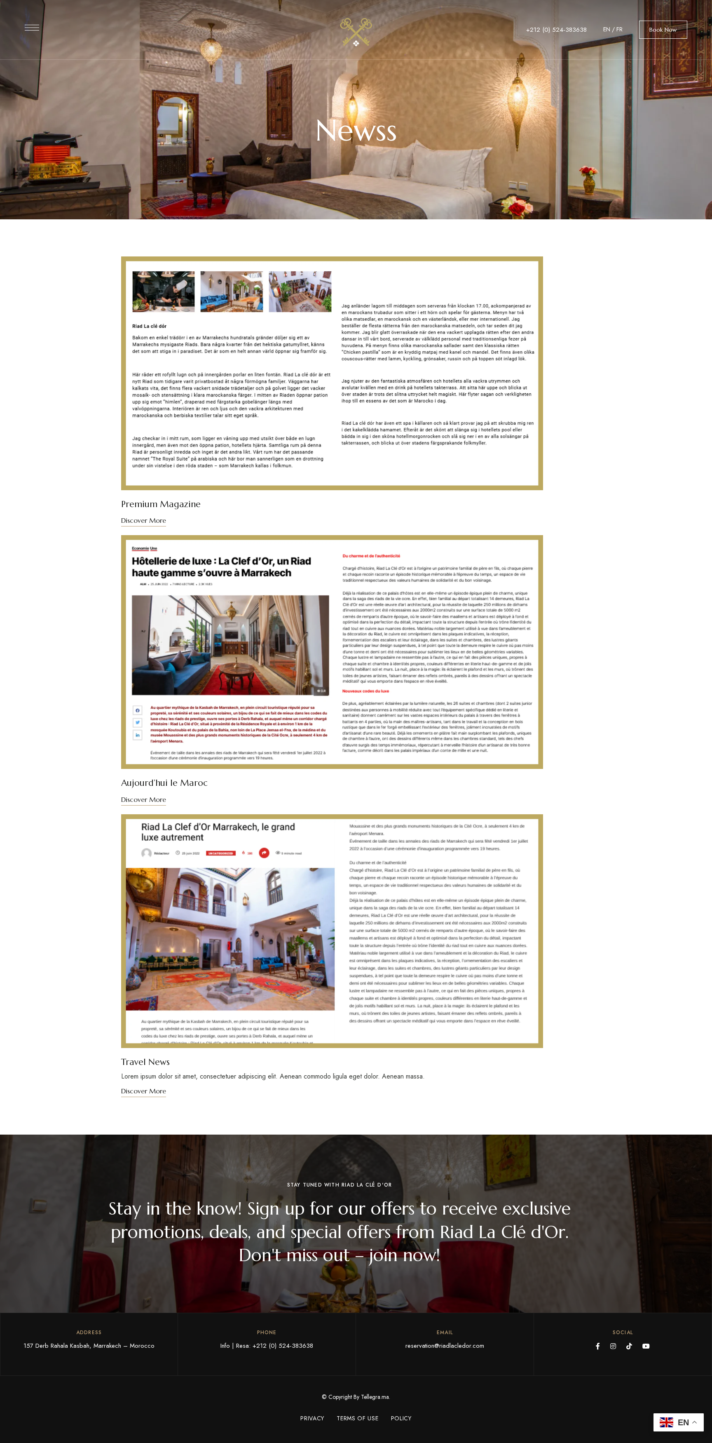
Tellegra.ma (375, 1397)
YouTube (646, 1346)
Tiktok (629, 1346)
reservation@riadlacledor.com (444, 1345)
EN (606, 29)
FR (619, 29)
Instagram (613, 1346)
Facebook (598, 1346)
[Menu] (32, 27)
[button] (663, 30)
